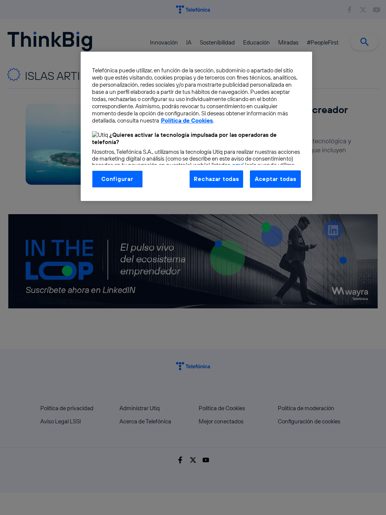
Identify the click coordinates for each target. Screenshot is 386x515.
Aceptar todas (275, 178)
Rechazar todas (216, 178)
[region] (196, 126)
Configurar (117, 178)
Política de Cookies (187, 120)
